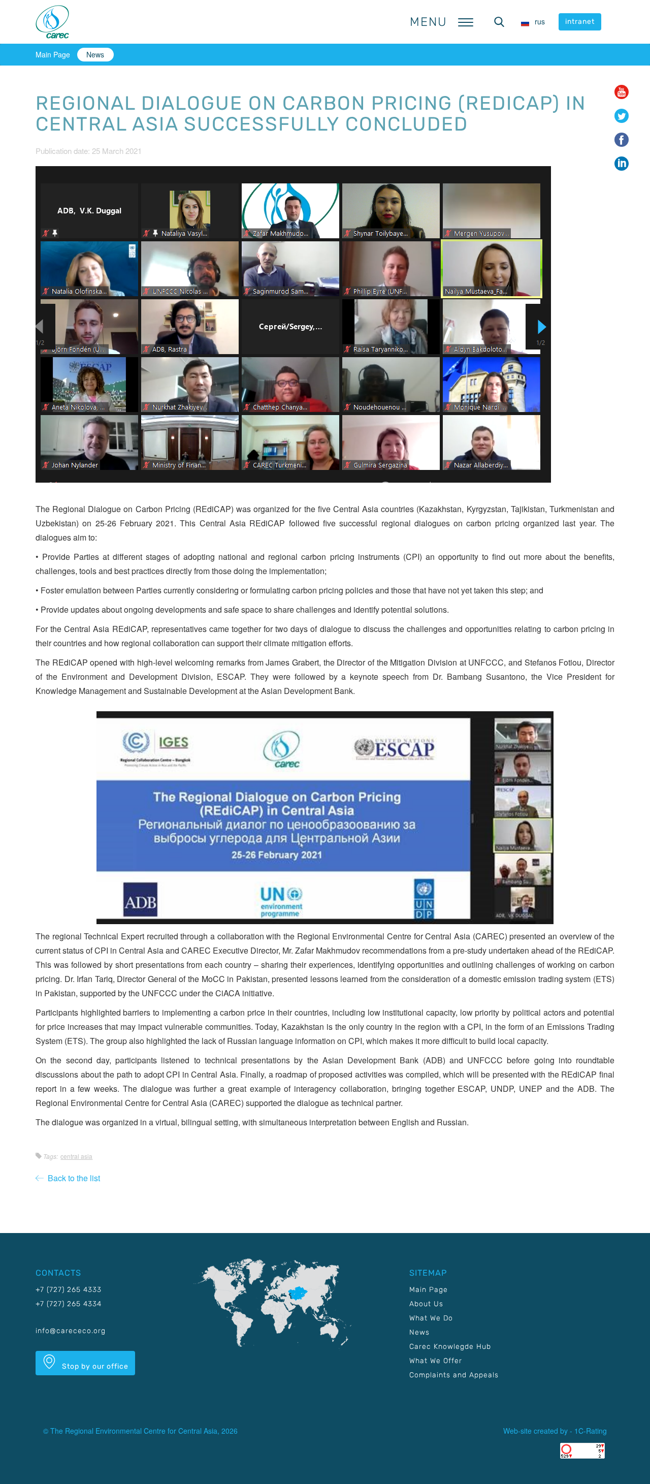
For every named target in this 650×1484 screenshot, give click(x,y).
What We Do (431, 1318)
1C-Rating (590, 1431)
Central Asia (76, 1156)
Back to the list (72, 1178)
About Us (426, 1304)
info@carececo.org (71, 1331)
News (95, 54)
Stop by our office (94, 1366)
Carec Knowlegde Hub (450, 1346)
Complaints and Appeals (454, 1375)
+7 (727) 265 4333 (69, 1289)
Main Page (53, 54)
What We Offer (435, 1360)
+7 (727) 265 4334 (69, 1304)
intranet (580, 21)
